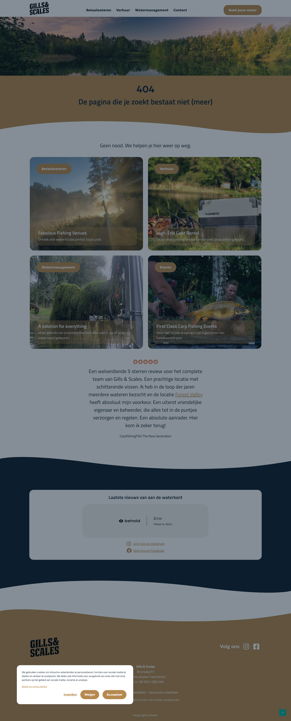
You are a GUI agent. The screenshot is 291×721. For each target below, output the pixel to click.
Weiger (89, 694)
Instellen (70, 694)
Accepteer (114, 694)
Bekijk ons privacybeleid (34, 686)
